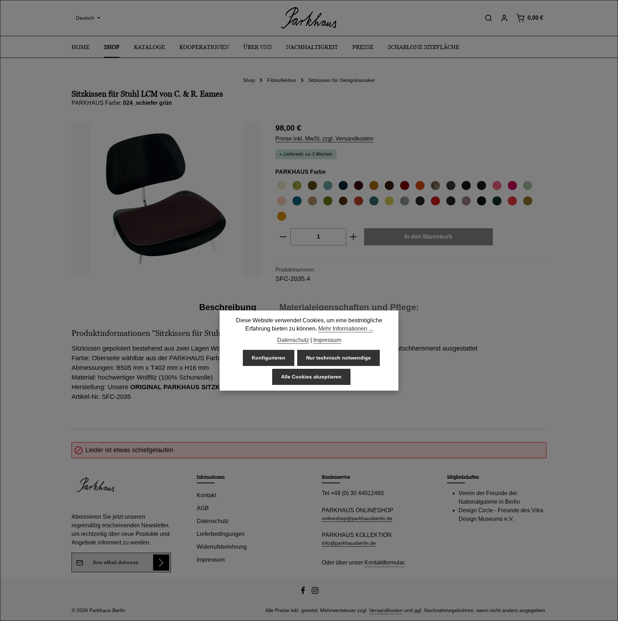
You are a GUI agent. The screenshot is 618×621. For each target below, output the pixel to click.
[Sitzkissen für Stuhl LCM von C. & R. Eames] (166, 199)
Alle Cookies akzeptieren (311, 377)
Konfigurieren (268, 358)
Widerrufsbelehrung (222, 547)
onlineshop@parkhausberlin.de (357, 518)
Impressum (211, 560)
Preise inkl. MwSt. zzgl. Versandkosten (324, 139)
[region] (166, 199)
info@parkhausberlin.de (349, 543)
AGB (203, 508)
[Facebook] (303, 593)
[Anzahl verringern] (283, 236)
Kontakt (206, 495)
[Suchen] (488, 18)
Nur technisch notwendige (338, 358)
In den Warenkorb (428, 237)
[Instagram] (315, 593)
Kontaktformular (384, 562)
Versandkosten (386, 610)
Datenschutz (213, 521)
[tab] (228, 307)
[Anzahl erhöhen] (353, 236)
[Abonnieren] (161, 562)
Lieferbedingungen (221, 534)
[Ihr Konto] (504, 18)
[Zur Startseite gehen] (309, 18)
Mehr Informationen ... (345, 329)
